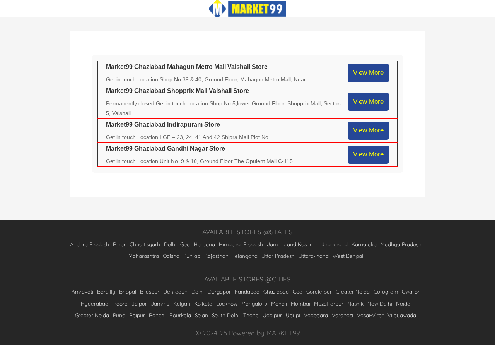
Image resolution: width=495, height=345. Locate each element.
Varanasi (342, 315)
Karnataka (364, 244)
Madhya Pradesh (401, 244)
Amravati (82, 291)
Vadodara (316, 315)
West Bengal (348, 255)
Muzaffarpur (328, 303)
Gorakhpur (319, 291)
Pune (119, 315)
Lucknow (226, 303)
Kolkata (203, 303)
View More (368, 72)
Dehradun (175, 291)
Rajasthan (216, 255)
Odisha (171, 255)
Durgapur (219, 291)
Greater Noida (353, 291)
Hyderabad (94, 303)
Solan (201, 315)
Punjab (191, 255)
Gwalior (411, 291)
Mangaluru (254, 303)
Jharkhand (334, 244)
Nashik (355, 303)
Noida (403, 303)
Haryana (204, 244)
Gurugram (386, 291)
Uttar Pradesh (278, 255)
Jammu (160, 303)
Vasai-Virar (370, 315)
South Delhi (225, 315)
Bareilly (106, 291)
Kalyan (181, 303)
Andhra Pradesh (89, 244)
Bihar (119, 244)
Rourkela (180, 315)
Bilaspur (149, 291)
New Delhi (379, 303)
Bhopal (127, 291)
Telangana (245, 255)
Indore (120, 303)
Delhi (170, 244)
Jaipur (139, 303)
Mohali (279, 303)
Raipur (137, 315)
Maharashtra (143, 255)
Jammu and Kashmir (292, 244)
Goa (185, 244)
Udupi (293, 315)
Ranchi (157, 315)
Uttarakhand (314, 255)
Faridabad (247, 291)
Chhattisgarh (145, 244)
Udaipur (272, 315)
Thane (251, 315)
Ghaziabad (276, 291)
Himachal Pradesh (241, 244)
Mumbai (300, 303)
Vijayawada (401, 315)
